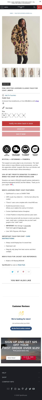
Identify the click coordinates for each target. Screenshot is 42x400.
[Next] (38, 40)
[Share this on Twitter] (12, 272)
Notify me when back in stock (21, 123)
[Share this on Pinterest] (23, 272)
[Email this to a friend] (29, 272)
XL (24, 115)
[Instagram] (15, 389)
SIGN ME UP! (29, 358)
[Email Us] (8, 389)
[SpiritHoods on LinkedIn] (19, 389)
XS (4, 115)
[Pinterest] (22, 389)
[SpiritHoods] (21, 7)
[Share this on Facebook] (18, 272)
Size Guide (9, 108)
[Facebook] (11, 389)
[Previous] (3, 40)
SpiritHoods (23, 395)
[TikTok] (26, 389)
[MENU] (1, 7)
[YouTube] (33, 389)
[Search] (34, 7)
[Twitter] (30, 389)
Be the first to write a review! (21, 328)
